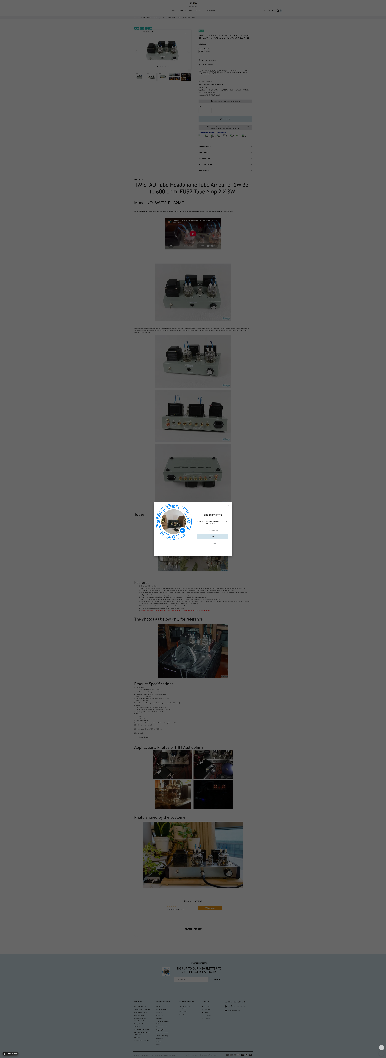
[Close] (228, 505)
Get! (212, 536)
